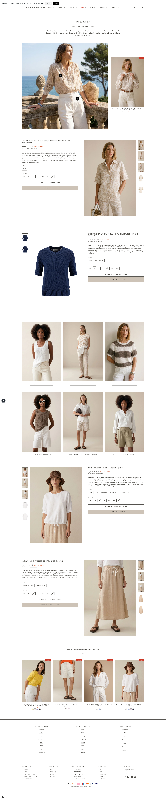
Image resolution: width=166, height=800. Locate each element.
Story (51, 769)
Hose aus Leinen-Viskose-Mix (83, 384)
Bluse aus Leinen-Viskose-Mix (124, 454)
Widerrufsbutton (104, 773)
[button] (3, 401)
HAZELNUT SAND (28, 586)
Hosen (41, 749)
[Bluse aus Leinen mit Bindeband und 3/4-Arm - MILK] (126, 709)
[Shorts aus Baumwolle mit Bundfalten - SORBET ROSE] (68, 708)
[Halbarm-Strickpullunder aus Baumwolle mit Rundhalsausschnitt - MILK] (35, 709)
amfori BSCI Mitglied (79, 771)
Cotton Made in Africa (79, 774)
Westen (41, 745)
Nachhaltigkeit (53, 773)
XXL (112, 268)
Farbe (24, 166)
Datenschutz (103, 774)
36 (28, 176)
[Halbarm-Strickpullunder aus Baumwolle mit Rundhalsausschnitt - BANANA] (33, 709)
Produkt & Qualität (124, 733)
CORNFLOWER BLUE (101, 492)
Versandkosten (33, 148)
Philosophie (53, 771)
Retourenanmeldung (28, 778)
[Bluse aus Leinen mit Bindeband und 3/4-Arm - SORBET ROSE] (131, 709)
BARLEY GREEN (40, 586)
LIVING (124, 736)
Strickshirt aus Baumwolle (124, 384)
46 (52, 176)
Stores (124, 743)
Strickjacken (41, 739)
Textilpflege (125, 750)
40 (38, 176)
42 (43, 176)
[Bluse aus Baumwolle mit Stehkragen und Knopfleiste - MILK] (97, 709)
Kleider (83, 745)
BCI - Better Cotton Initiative (80, 773)
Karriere (124, 740)
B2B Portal (53, 776)
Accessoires (41, 752)
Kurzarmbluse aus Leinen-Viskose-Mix (83, 454)
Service (114, 7)
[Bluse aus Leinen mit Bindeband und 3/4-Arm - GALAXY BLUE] (133, 709)
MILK (24, 169)
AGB (101, 769)
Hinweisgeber (103, 776)
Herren (51, 7)
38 (33, 176)
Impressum (102, 778)
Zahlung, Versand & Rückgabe (31, 776)
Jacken (41, 742)
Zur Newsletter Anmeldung (130, 774)
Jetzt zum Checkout (50, 188)
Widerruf (102, 771)
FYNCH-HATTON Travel (79, 778)
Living (73, 7)
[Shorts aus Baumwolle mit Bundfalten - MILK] (66, 708)
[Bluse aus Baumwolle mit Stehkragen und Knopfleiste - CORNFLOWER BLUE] (100, 709)
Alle (83, 653)
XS (90, 268)
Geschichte (125, 729)
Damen (62, 7)
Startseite (26, 769)
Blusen (83, 729)
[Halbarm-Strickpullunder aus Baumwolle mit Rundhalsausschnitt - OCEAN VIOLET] (37, 709)
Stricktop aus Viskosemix (41, 384)
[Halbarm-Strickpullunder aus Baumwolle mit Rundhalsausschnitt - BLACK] (40, 709)
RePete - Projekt (78, 776)
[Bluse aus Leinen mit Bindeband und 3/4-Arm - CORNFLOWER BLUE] (128, 709)
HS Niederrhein (77, 769)
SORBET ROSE (114, 492)
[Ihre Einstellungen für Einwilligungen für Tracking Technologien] (2, 797)
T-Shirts (41, 732)
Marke (103, 7)
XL (107, 268)
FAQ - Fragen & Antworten (30, 774)
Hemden (41, 729)
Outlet (92, 7)
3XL (117, 268)
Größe (24, 173)
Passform (124, 747)
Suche (25, 771)
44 (47, 176)
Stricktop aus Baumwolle (41, 454)
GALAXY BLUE (99, 260)
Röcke (83, 752)
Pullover (41, 736)
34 (24, 176)
